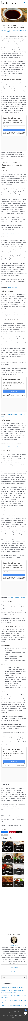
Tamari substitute (13, 287)
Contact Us (22, 1015)
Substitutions (16, 30)
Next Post (14, 972)
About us (5, 1015)
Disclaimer (14, 1017)
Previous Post (14, 967)
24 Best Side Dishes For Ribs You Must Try (13, 1005)
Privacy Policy (13, 1015)
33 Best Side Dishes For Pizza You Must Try (13, 987)
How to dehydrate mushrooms (16, 597)
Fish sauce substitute (14, 447)
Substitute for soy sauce (13, 233)
